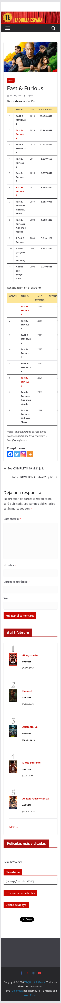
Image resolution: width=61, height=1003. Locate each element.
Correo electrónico (17, 582)
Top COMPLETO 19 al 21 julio (26, 468)
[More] (30, 454)
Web (6, 598)
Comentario (12, 519)
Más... (13, 826)
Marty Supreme (31, 762)
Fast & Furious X (20, 134)
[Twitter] (17, 454)
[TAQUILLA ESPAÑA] (30, 14)
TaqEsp (29, 95)
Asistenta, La (29, 726)
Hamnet (27, 691)
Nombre (10, 565)
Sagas (10, 80)
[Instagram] (23, 454)
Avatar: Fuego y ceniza (35, 798)
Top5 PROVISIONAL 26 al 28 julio (32, 477)
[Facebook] (10, 454)
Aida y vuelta (30, 655)
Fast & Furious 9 (20, 191)
